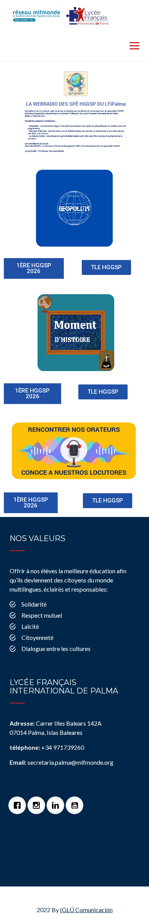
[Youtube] (76, 801)
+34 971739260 (47, 747)
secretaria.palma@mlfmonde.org (61, 762)
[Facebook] (19, 801)
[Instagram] (38, 801)
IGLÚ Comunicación (86, 909)
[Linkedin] (57, 801)
